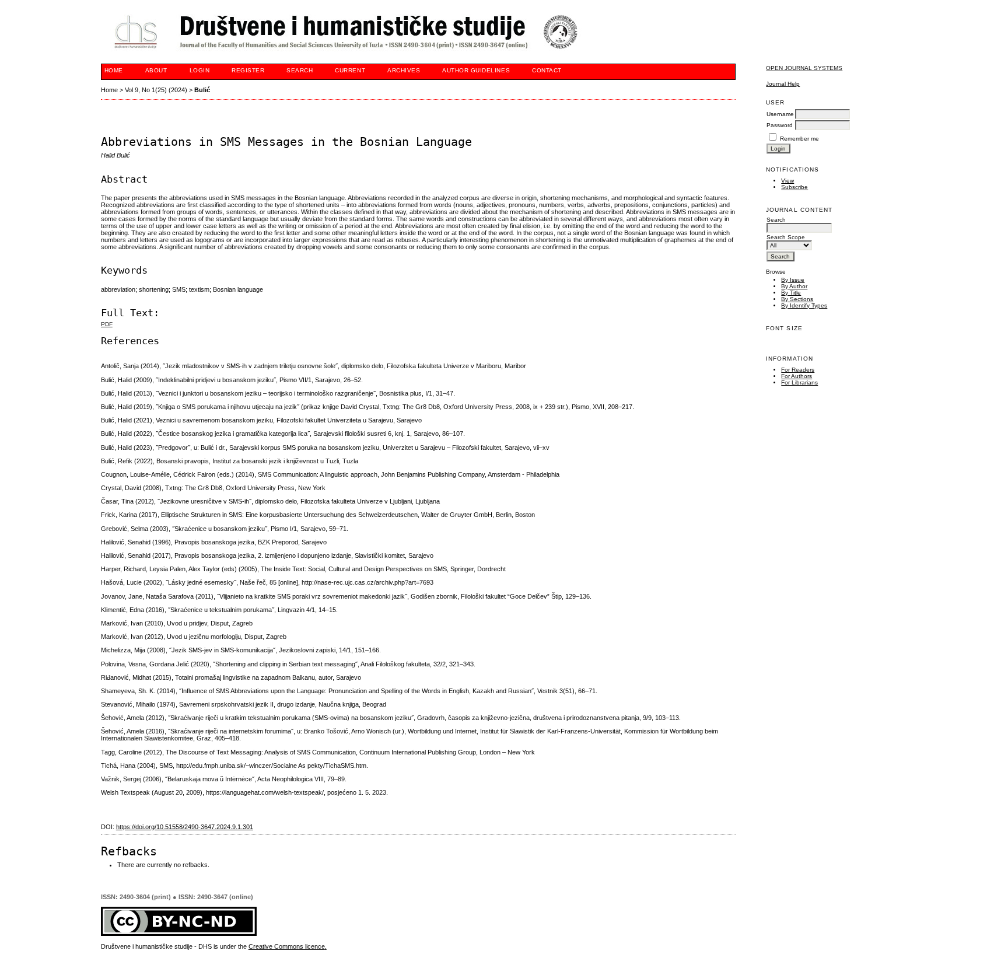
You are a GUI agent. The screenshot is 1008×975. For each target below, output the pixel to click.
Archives (403, 70)
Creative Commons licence (287, 946)
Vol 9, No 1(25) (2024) (156, 89)
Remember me (799, 138)
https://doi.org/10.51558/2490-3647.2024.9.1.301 (184, 826)
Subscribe (794, 187)
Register (248, 70)
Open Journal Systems (804, 68)
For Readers (797, 369)
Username (780, 114)
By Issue (792, 280)
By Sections (797, 299)
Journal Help (783, 84)
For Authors (796, 376)
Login (200, 70)
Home (113, 70)
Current (350, 70)
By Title (791, 292)
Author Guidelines (476, 70)
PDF (107, 324)
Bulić (202, 89)
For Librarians (799, 382)
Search (299, 70)
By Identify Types (804, 305)
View (787, 180)
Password (779, 125)
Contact (547, 70)
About (156, 70)
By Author (794, 286)
